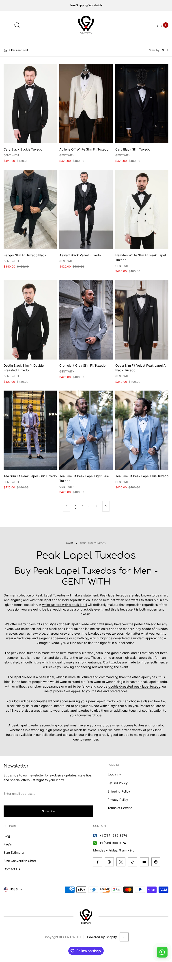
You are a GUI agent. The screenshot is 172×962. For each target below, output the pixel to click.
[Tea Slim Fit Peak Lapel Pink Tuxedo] (30, 430)
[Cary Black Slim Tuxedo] (141, 103)
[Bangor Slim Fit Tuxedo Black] (30, 209)
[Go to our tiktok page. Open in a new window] (132, 861)
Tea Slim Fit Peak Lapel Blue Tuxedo (141, 476)
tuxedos (115, 662)
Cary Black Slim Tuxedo (132, 149)
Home (69, 543)
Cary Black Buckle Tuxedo (23, 149)
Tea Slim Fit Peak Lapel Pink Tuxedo (30, 476)
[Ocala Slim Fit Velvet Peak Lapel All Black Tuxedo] (141, 320)
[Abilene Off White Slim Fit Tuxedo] (85, 103)
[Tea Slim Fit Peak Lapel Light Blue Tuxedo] (85, 430)
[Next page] (106, 506)
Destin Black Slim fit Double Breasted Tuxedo (24, 368)
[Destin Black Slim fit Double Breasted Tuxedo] (30, 320)
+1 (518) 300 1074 (112, 843)
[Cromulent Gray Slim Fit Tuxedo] (85, 320)
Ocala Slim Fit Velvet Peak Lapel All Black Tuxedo (141, 368)
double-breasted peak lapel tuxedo (134, 686)
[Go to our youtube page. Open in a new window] (144, 861)
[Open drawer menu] (6, 25)
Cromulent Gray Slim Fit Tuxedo (82, 365)
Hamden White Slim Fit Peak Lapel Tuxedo (140, 257)
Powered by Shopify (102, 937)
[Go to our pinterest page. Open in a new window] (155, 861)
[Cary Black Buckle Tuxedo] (30, 103)
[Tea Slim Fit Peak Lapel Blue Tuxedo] (141, 430)
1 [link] (75, 506)
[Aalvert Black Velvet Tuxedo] (85, 209)
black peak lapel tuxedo (66, 629)
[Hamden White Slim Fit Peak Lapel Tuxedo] (141, 209)
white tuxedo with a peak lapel (64, 604)
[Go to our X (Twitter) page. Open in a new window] (120, 861)
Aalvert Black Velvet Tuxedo (80, 255)
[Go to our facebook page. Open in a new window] (97, 861)
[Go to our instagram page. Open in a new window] (109, 861)
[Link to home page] (86, 916)
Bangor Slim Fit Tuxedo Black (25, 255)
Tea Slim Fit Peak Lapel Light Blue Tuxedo (84, 478)
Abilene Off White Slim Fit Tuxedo (83, 149)
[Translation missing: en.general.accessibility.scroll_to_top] (124, 937)
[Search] (17, 25)
